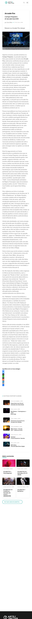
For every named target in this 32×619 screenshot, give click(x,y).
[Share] (16, 385)
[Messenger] (16, 373)
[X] (16, 374)
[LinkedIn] (16, 381)
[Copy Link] (16, 383)
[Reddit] (16, 380)
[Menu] (27, 3)
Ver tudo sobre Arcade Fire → (12, 502)
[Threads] (16, 378)
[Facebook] (16, 371)
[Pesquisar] (24, 2)
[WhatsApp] (16, 376)
